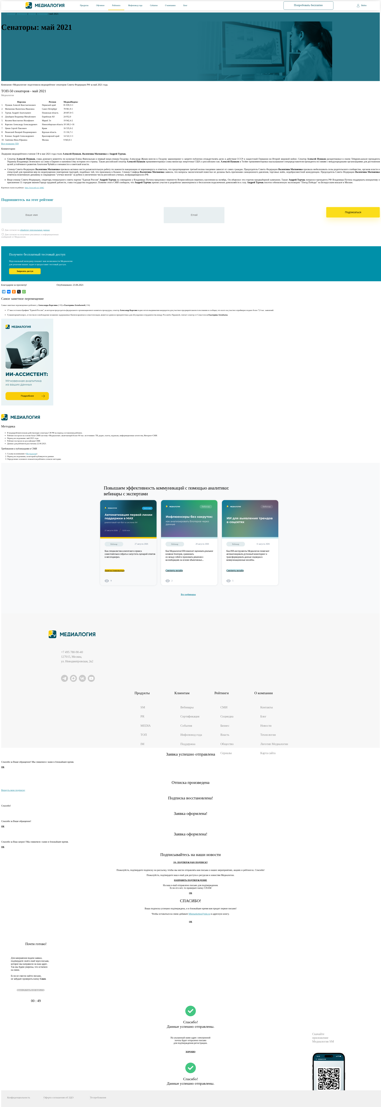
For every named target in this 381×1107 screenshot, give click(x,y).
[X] (19, 291)
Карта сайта (267, 753)
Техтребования (98, 1097)
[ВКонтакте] (9, 291)
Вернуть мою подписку (13, 790)
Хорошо (190, 1052)
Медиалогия (31, 454)
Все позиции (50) (10, 143)
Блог (185, 5)
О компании (170, 5)
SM (142, 707)
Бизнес (224, 725)
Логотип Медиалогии (274, 744)
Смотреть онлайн (174, 570)
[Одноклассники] (14, 291)
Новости (266, 725)
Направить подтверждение (190, 880)
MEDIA (145, 725)
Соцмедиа (226, 716)
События (153, 5)
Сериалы (226, 753)
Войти (364, 5)
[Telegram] (4, 291)
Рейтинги (116, 5)
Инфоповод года (135, 5)
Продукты (84, 5)
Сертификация (189, 716)
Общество (227, 744)
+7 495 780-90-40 (72, 652)
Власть (224, 735)
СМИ (223, 707)
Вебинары (186, 707)
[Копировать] (45, 187)
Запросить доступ (25, 271)
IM (142, 744)
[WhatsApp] (24, 291)
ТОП (143, 735)
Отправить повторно (30, 990)
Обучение (100, 5)
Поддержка (187, 744)
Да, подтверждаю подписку (190, 862)
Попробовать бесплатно (308, 5)
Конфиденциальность (18, 1097)
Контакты (266, 707)
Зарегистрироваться (114, 570)
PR (142, 716)
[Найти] (268, 5)
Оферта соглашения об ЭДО (59, 1097)
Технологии (268, 735)
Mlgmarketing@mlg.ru (199, 914)
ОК (2, 767)
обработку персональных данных (35, 230)
